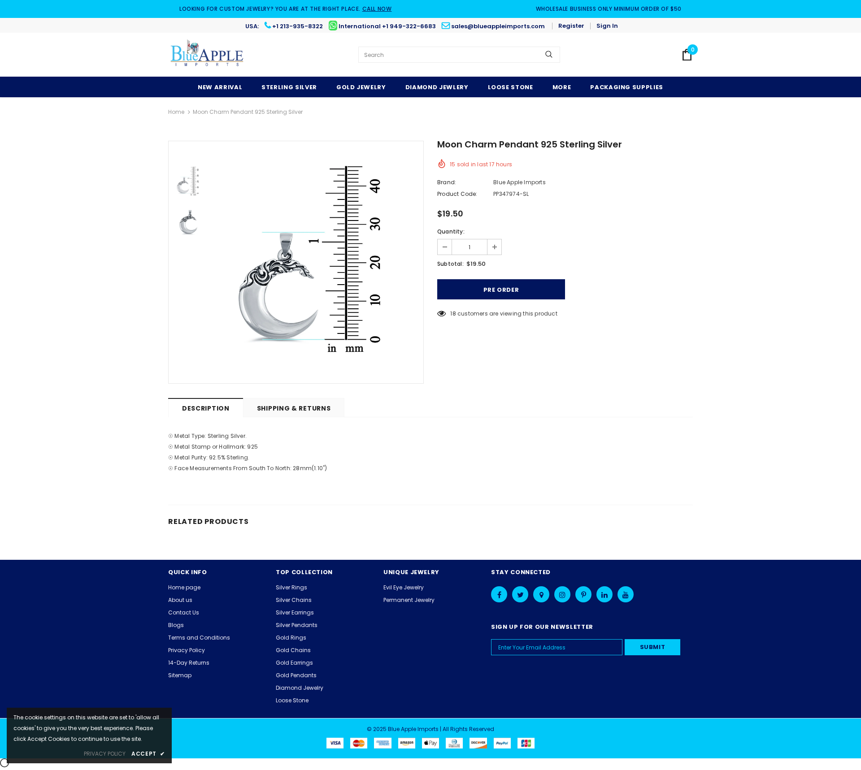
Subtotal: (450, 264)
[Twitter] (520, 594)
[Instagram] (562, 594)
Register (571, 26)
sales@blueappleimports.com (498, 26)
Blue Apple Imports (519, 182)
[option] (316, 262)
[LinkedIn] (604, 594)
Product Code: (457, 194)
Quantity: (451, 231)
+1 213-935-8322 (297, 26)
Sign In (607, 26)
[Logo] (207, 54)
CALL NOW (377, 9)
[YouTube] (625, 594)
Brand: (446, 182)
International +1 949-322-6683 (387, 26)
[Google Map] (541, 594)
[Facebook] (499, 594)
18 (453, 313)
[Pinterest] (583, 594)
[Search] (549, 54)
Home (176, 112)
